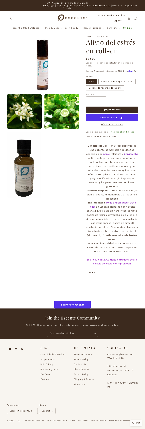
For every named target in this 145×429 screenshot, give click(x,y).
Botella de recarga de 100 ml (105, 88)
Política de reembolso (34, 421)
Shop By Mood (47, 359)
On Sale (44, 379)
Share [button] (92, 272)
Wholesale (79, 384)
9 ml (91, 81)
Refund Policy (81, 359)
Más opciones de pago (112, 124)
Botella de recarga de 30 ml (117, 81)
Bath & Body (47, 364)
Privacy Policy (81, 374)
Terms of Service (83, 354)
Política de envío (98, 421)
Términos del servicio (79, 421)
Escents (18, 421)
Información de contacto (120, 421)
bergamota (131, 154)
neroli (106, 154)
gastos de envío (97, 63)
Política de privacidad (57, 421)
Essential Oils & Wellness (53, 354)
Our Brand (45, 374)
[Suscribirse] (95, 333)
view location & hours (122, 132)
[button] (10, 18)
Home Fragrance (49, 369)
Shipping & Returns (84, 379)
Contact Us (80, 364)
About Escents (81, 369)
